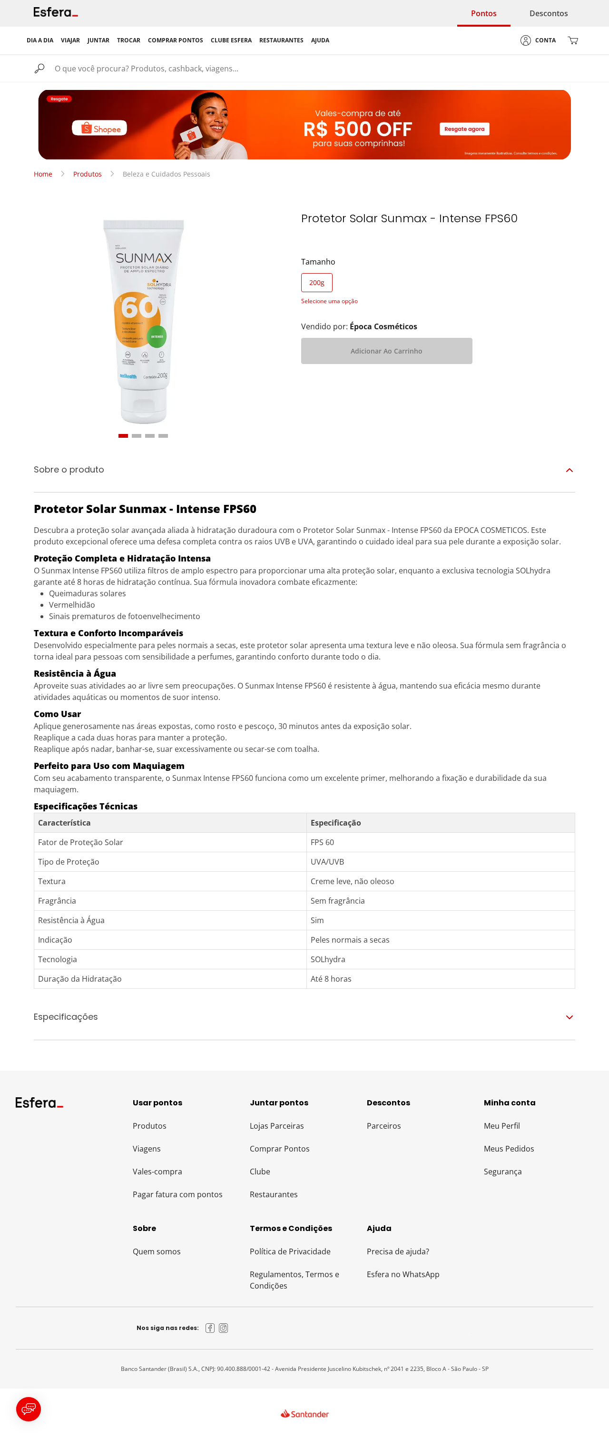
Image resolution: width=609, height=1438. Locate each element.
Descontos (549, 13)
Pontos (484, 13)
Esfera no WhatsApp (403, 1274)
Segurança (503, 1171)
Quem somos (157, 1251)
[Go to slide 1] (123, 436)
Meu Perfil (502, 1126)
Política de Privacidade (290, 1251)
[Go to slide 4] (163, 436)
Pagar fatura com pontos (178, 1194)
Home (43, 173)
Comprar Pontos (280, 1148)
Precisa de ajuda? (398, 1251)
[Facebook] (210, 1328)
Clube (260, 1171)
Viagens (147, 1148)
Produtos (87, 173)
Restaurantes (274, 1194)
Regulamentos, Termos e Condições (294, 1280)
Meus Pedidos (509, 1148)
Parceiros (384, 1126)
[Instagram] (223, 1328)
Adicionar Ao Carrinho (386, 350)
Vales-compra (157, 1171)
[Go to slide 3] (150, 436)
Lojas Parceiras (277, 1126)
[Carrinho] (572, 40)
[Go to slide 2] (136, 436)
